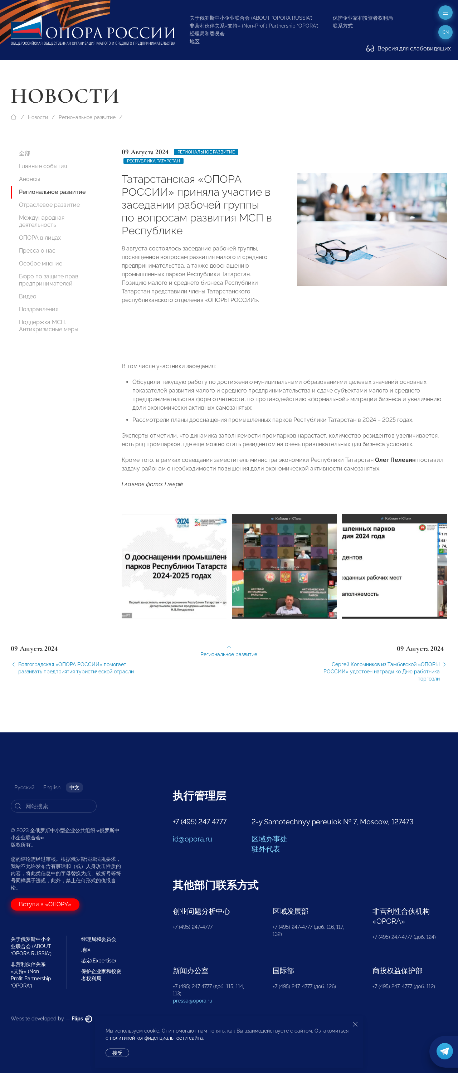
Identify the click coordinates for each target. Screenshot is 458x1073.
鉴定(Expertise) (98, 961)
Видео (27, 296)
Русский (24, 787)
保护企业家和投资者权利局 (363, 18)
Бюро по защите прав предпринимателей (48, 280)
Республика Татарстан (153, 161)
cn (446, 32)
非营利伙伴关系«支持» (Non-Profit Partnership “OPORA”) (254, 26)
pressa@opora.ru (192, 1001)
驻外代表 (266, 849)
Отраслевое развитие (49, 204)
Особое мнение (40, 263)
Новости (38, 117)
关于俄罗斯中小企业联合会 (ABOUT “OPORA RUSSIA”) (251, 18)
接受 (117, 1053)
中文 (74, 787)
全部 (24, 153)
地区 (195, 41)
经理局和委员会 (207, 33)
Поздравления (38, 309)
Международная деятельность (41, 221)
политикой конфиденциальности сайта (156, 1038)
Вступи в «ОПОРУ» (45, 904)
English (51, 787)
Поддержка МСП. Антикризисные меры (48, 326)
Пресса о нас (37, 250)
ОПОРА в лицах (40, 237)
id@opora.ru (192, 839)
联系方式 (343, 26)
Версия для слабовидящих (413, 48)
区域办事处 (269, 839)
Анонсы (29, 179)
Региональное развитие (87, 117)
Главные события (43, 166)
